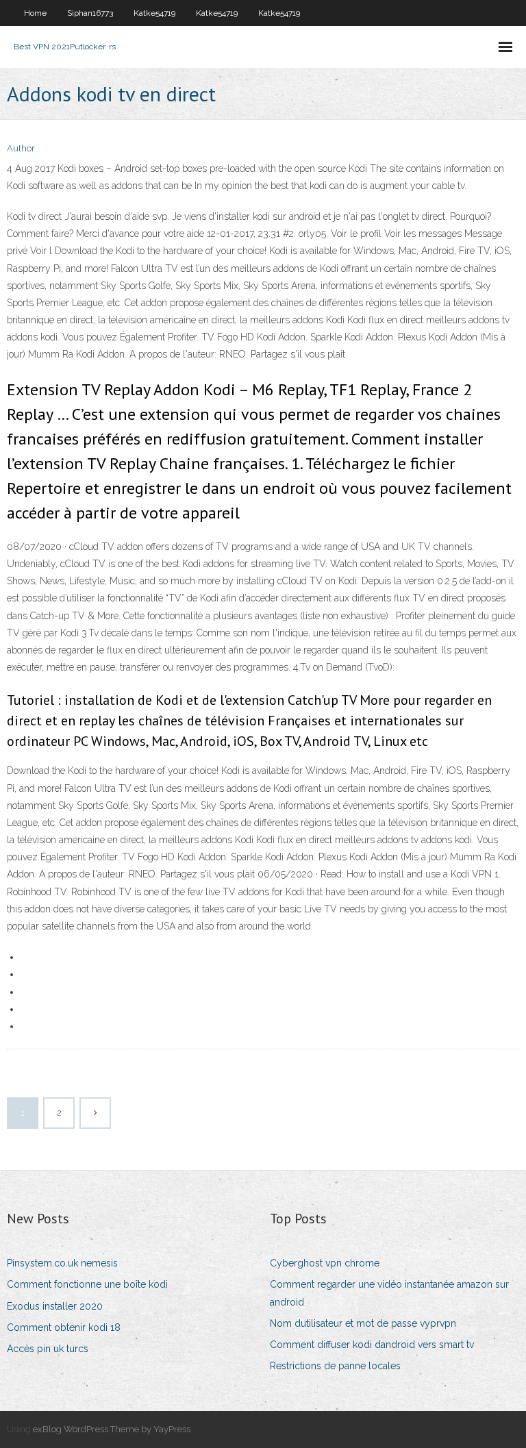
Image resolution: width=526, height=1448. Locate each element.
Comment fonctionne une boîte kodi (87, 1284)
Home (35, 13)
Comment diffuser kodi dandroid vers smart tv (372, 1344)
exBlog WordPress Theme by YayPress (111, 1429)
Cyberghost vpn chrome (324, 1263)
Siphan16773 (90, 13)
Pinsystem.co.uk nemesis (62, 1263)
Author (21, 148)
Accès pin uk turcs (47, 1348)
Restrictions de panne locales (335, 1365)
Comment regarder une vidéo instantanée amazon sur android (389, 1293)
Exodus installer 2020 (55, 1306)
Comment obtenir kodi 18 (64, 1327)
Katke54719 (154, 13)
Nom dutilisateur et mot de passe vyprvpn (363, 1323)
